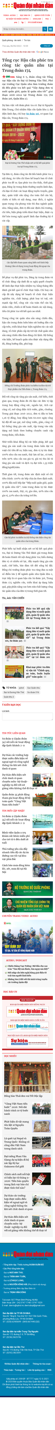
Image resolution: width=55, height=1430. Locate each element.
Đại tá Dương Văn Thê (14, 692)
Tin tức (27, 40)
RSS (49, 1370)
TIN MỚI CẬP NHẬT (13, 810)
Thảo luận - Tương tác (14, 1370)
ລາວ (15, 22)
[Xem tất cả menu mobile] (50, 29)
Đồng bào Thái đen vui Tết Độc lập (23, 1096)
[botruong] (27, 888)
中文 (47, 19)
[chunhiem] (27, 905)
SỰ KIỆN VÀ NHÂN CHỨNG (17, 19)
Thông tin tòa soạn (41, 1364)
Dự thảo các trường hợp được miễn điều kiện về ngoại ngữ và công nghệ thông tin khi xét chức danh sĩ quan (15, 762)
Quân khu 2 (9, 697)
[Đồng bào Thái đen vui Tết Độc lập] (27, 1077)
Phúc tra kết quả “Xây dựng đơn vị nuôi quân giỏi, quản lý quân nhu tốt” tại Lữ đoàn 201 (38, 652)
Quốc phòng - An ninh (11, 40)
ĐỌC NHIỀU (10, 1056)
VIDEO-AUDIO (9, 15)
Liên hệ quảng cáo (36, 1370)
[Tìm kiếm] (44, 29)
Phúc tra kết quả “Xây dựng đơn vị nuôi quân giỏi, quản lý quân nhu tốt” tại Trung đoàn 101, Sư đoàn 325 (27, 634)
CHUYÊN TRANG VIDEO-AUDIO (20, 916)
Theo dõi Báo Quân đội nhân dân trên (18, 52)
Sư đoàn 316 (32, 113)
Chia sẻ (47, 46)
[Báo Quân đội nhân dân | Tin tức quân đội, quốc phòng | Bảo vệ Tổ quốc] (27, 6)
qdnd (21, 688)
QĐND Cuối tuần (42, 15)
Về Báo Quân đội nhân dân (17, 1364)
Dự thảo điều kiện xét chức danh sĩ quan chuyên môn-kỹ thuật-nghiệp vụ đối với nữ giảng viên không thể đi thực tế (19, 781)
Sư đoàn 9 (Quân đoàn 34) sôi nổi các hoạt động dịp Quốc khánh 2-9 (16, 742)
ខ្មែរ (23, 22)
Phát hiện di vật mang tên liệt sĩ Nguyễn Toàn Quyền (16, 1125)
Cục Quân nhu (33, 688)
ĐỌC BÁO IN (25, 15)
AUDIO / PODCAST (16, 960)
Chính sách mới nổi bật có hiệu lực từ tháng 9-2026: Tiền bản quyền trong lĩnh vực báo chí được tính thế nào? (17, 1181)
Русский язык (35, 22)
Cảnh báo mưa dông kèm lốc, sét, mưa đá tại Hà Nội (16, 868)
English (37, 19)
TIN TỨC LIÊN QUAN (13, 733)
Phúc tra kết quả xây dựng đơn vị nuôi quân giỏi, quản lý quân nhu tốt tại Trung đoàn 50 (38, 613)
